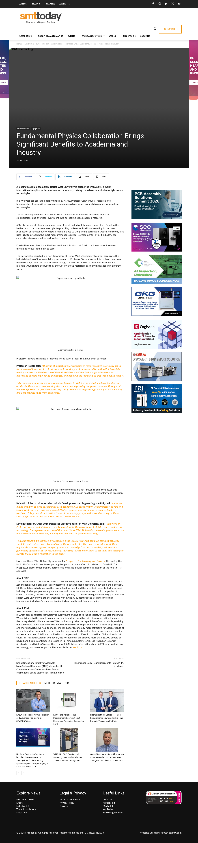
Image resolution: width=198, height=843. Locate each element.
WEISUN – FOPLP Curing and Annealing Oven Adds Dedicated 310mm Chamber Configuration (67, 757)
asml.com (77, 647)
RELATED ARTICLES (30, 683)
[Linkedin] (166, 3)
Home (19, 43)
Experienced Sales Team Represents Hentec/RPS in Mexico (99, 665)
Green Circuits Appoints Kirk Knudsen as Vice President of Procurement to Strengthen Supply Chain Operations (107, 757)
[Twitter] (172, 3)
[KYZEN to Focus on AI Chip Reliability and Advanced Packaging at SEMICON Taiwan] (33, 700)
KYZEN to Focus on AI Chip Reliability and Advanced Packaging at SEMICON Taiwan (32, 718)
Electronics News (32, 43)
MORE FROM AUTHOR (56, 683)
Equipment (36, 129)
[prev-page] (18, 773)
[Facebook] (153, 3)
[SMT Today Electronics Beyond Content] (41, 18)
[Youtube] (179, 3)
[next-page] (23, 773)
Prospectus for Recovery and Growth (85, 561)
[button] (155, 28)
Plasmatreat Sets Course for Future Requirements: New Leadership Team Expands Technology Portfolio (106, 718)
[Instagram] (159, 3)
